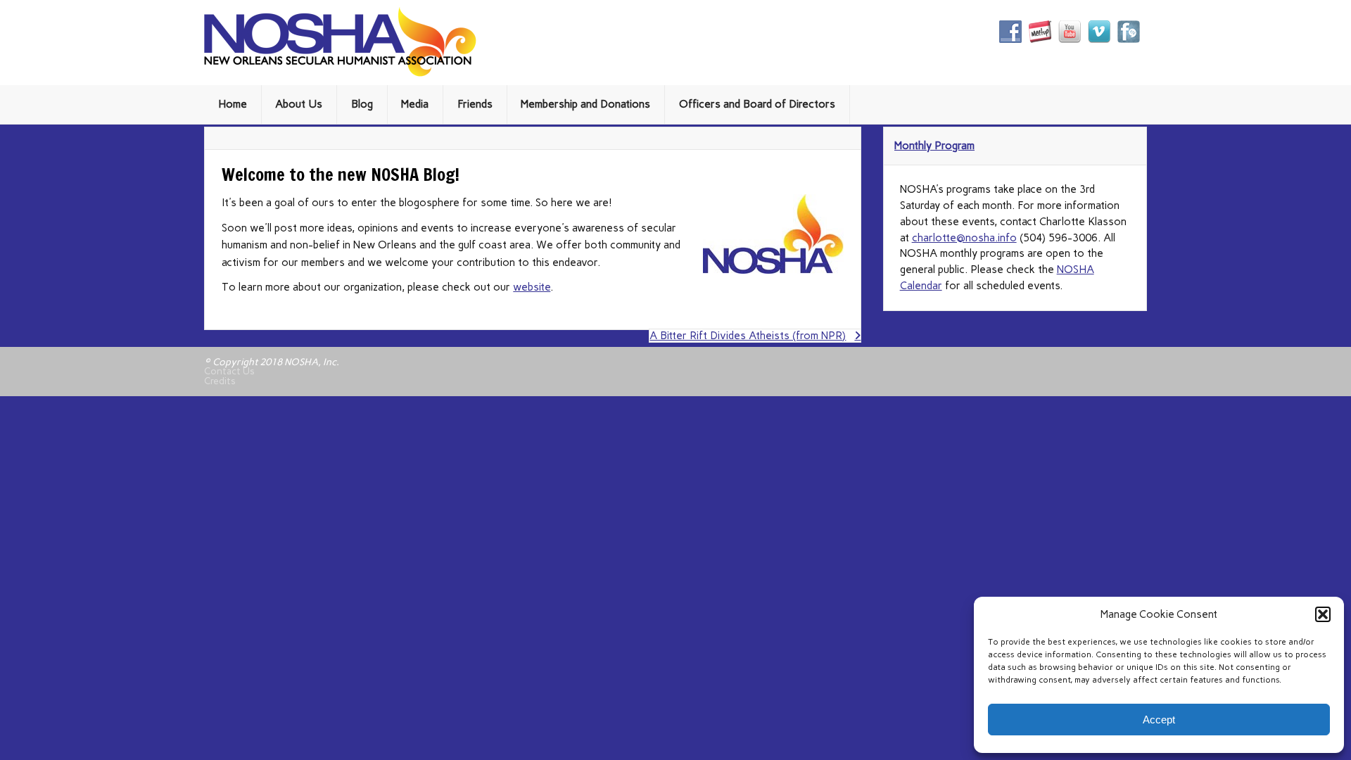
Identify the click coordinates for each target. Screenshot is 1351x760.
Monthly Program (934, 145)
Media (415, 104)
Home (232, 104)
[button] (1323, 614)
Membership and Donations (585, 104)
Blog (362, 104)
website (531, 287)
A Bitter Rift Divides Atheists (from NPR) (747, 335)
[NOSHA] (340, 73)
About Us (298, 104)
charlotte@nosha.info (964, 238)
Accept (1159, 720)
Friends (475, 104)
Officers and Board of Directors (757, 104)
